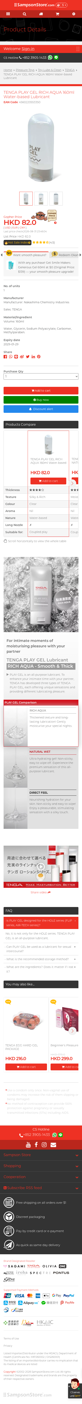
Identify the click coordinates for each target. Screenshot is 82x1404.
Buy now (42, 400)
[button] (72, 1031)
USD (7, 227)
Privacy (8, 1345)
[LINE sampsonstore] (56, 57)
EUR (15, 227)
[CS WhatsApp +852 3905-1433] (50, 57)
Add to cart (43, 390)
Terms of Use (11, 1338)
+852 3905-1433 (34, 58)
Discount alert (42, 409)
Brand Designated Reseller (19, 1261)
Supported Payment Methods (21, 1290)
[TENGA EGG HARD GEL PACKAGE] (26, 1021)
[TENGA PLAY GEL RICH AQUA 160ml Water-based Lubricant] (48, 445)
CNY (22, 227)
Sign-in (28, 49)
